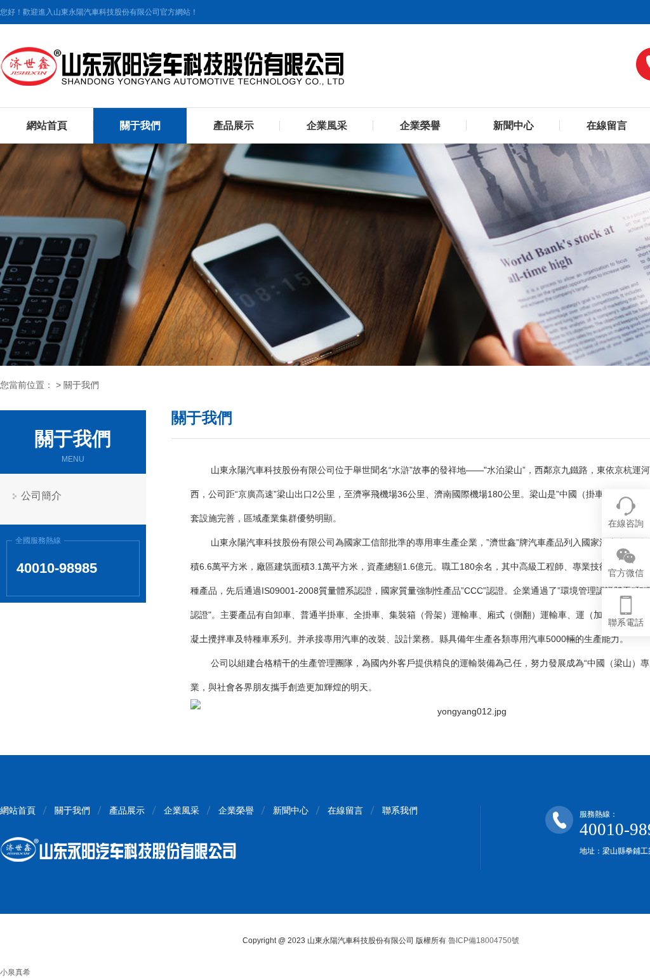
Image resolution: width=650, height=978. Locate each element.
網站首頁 (47, 125)
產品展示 (233, 125)
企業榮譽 (420, 125)
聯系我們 (400, 810)
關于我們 (140, 125)
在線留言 (345, 810)
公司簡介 (41, 495)
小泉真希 (15, 972)
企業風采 (327, 125)
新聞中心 (513, 125)
